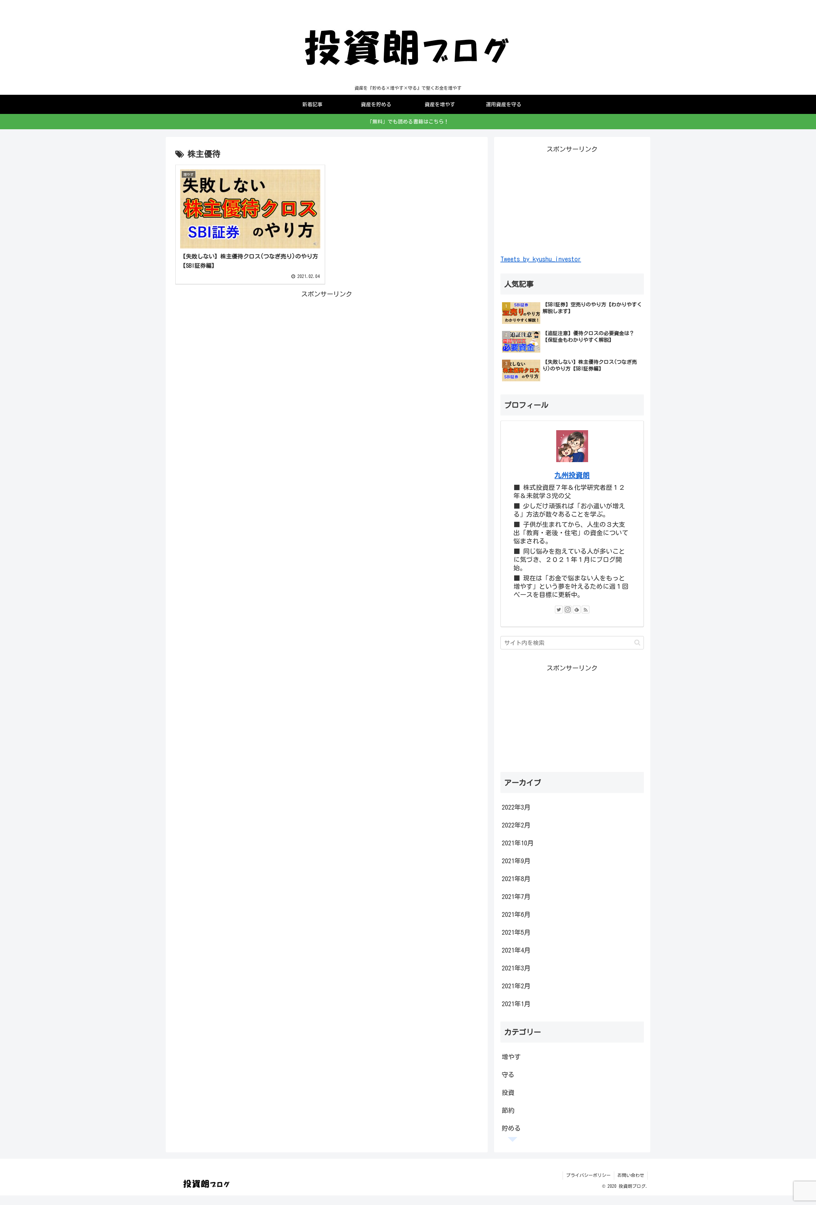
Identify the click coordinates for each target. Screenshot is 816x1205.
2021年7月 (516, 896)
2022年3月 (516, 807)
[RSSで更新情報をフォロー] (585, 609)
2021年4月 (516, 950)
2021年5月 (516, 932)
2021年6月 (516, 914)
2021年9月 (516, 860)
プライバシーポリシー (588, 1175)
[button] (637, 642)
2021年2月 (516, 986)
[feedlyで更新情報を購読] (576, 609)
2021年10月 (518, 843)
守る (508, 1074)
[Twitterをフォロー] (559, 609)
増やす (511, 1056)
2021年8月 (516, 878)
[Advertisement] (326, 344)
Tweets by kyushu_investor (540, 259)
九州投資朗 (572, 475)
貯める (511, 1128)
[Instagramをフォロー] (568, 609)
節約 (508, 1110)
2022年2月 (516, 825)
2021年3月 (516, 968)
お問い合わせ (630, 1175)
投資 (508, 1092)
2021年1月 (516, 1003)
